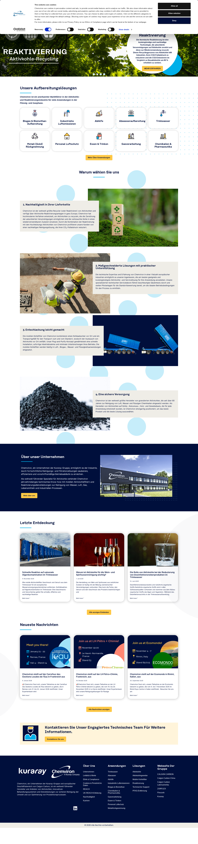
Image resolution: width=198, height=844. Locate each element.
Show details (124, 29)
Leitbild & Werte (89, 775)
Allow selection (174, 13)
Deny (174, 21)
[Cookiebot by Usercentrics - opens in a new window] (19, 29)
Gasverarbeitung (131, 144)
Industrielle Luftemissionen (119, 783)
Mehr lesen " (26, 598)
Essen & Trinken (99, 144)
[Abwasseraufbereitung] (131, 113)
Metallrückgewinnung (116, 808)
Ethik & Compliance (91, 779)
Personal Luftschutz (67, 144)
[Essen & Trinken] (99, 136)
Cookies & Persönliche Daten (92, 784)
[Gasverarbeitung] (131, 136)
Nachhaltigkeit (89, 797)
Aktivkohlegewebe (140, 775)
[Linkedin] (75, 808)
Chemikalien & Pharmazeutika (114, 792)
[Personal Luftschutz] (67, 136)
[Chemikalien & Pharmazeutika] (163, 136)
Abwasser (112, 775)
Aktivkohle (137, 772)
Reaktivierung (138, 783)
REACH (86, 789)
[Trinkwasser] (163, 113)
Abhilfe (99, 121)
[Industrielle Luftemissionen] (67, 113)
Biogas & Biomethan (116, 787)
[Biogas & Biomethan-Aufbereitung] (35, 113)
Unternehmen (88, 772)
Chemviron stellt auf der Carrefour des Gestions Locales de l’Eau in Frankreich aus (43, 675)
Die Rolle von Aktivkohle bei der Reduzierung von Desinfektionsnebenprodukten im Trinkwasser (152, 574)
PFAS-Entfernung (140, 791)
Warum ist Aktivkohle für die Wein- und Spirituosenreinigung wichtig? (95, 573)
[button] (2, 48)
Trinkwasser (163, 121)
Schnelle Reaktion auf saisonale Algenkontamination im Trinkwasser (40, 573)
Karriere (86, 801)
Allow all (174, 6)
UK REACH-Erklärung (92, 793)
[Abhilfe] (99, 113)
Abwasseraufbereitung (132, 121)
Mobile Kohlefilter (140, 779)
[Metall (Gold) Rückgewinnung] (35, 136)
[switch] (70, 29)
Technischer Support (141, 787)
